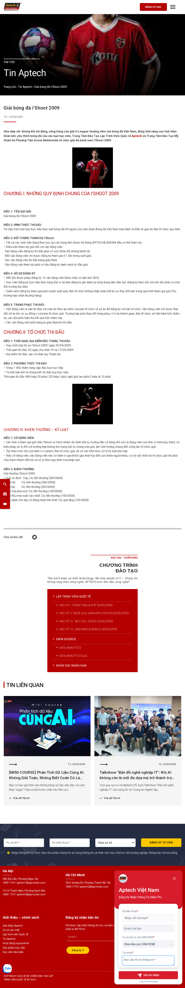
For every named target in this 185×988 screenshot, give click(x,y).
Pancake (154, 982)
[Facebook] (5, 494)
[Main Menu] (173, 7)
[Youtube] (5, 504)
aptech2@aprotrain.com (94, 886)
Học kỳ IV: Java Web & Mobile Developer (88, 629)
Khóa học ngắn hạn (71, 665)
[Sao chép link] (34, 537)
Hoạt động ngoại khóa (16, 943)
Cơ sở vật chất (11, 930)
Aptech (137, 136)
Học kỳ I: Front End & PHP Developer (86, 605)
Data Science (66, 639)
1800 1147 (9, 894)
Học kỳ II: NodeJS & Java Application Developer (94, 613)
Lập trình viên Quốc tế (15, 934)
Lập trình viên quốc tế (73, 596)
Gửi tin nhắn (151, 975)
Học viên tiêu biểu (13, 952)
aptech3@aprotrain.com (31, 894)
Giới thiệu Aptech (13, 925)
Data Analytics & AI (73, 656)
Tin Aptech (25, 87)
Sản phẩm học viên (14, 947)
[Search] (5, 484)
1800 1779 (72, 886)
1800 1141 (9, 882)
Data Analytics (70, 647)
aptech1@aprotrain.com (31, 882)
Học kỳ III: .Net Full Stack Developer (86, 621)
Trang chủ (10, 87)
